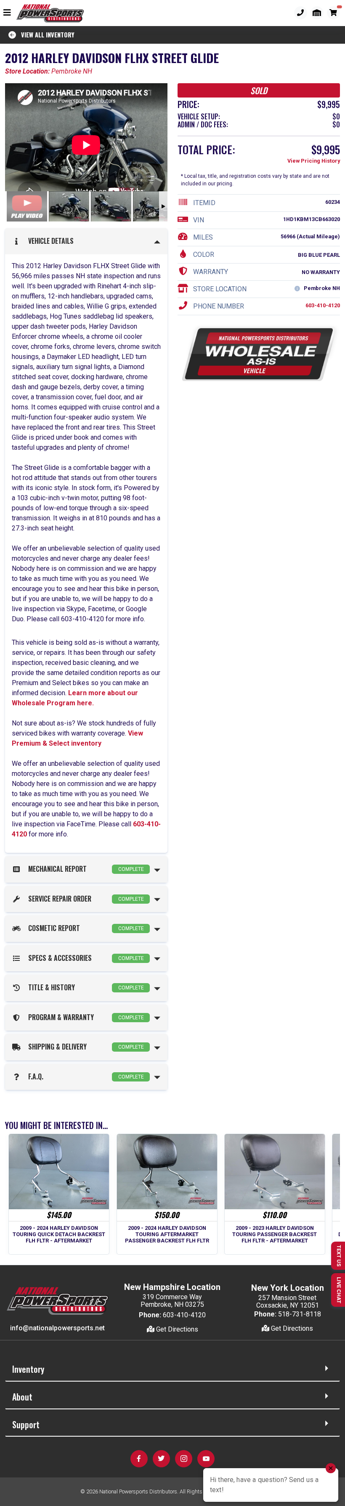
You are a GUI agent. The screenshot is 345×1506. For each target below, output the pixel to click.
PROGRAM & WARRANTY (84, 1017)
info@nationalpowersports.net (57, 1328)
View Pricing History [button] (313, 161)
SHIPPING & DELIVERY (84, 1047)
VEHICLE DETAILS (49, 241)
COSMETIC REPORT (84, 928)
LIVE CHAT (339, 1290)
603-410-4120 (322, 305)
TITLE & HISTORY (84, 987)
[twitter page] (161, 1458)
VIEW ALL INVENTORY (45, 34)
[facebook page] (139, 1458)
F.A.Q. (84, 1076)
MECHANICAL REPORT (84, 869)
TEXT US (339, 1255)
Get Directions (176, 1329)
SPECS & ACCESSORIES (84, 958)
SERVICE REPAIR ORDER (84, 899)
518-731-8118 (299, 1314)
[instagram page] (183, 1458)
